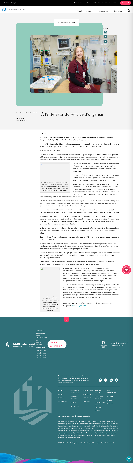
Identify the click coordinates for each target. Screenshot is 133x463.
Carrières (73, 402)
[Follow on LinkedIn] (111, 380)
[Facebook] (105, 32)
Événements (118, 11)
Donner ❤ (125, 3)
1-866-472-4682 (41, 358)
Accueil (79, 11)
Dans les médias (88, 390)
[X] (105, 36)
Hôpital (109, 400)
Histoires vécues (88, 394)
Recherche (110, 404)
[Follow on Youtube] (116, 380)
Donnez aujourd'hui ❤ (56, 344)
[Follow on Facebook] (100, 380)
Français (13, 3)
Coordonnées (74, 406)
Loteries (110, 396)
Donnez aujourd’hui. (78, 306)
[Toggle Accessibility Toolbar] (129, 459)
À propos (89, 11)
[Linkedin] (105, 41)
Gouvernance (62, 401)
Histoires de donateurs (27, 113)
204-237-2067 (40, 355)
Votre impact (103, 11)
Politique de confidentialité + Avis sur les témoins (74, 416)
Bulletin (97, 411)
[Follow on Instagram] (105, 380)
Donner (60, 394)
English (6, 3)
